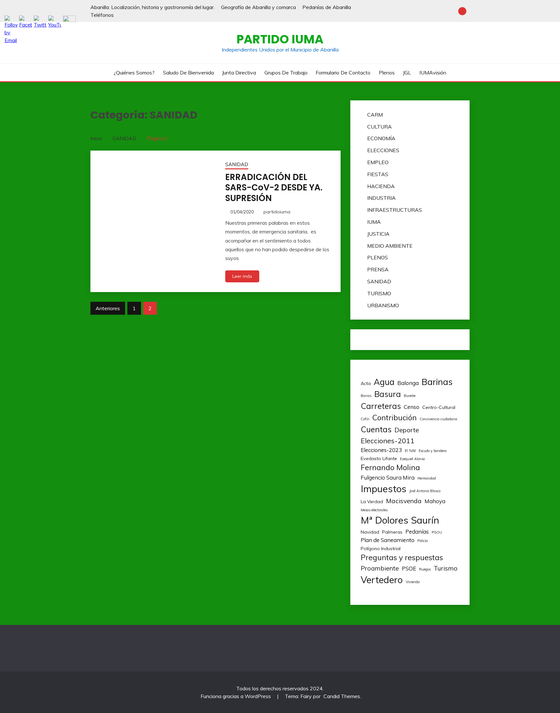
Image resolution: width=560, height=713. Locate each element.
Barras (366, 395)
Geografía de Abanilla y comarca (258, 7)
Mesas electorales (374, 510)
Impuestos (383, 488)
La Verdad (372, 501)
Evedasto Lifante (379, 458)
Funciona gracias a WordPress (236, 696)
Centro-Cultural (438, 407)
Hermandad (426, 478)
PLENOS (377, 257)
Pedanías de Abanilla (326, 7)
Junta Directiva (239, 72)
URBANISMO (383, 305)
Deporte (406, 430)
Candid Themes (341, 696)
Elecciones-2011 (387, 440)
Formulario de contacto (343, 72)
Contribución (394, 417)
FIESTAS (377, 174)
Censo (411, 406)
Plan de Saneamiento (387, 540)
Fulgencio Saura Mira (387, 477)
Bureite (409, 395)
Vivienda (413, 582)
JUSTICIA (378, 234)
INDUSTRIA (381, 198)
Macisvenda (404, 501)
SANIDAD (236, 164)
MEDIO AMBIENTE (390, 246)
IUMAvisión (432, 72)
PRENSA (378, 269)
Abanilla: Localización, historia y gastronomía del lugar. (152, 7)
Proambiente (380, 568)
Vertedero (382, 579)
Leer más (242, 276)
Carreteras (381, 406)
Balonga (408, 382)
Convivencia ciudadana (438, 419)
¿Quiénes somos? (134, 72)
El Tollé (410, 450)
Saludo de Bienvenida (188, 72)
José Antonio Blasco (424, 491)
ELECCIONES (383, 150)
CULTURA (379, 126)
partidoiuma (276, 212)
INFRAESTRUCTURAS (394, 210)
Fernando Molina (390, 467)
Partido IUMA (280, 39)
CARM (375, 114)
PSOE (409, 568)
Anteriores (108, 308)
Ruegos (425, 569)
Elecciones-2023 (381, 450)
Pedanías (417, 531)
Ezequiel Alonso (412, 459)
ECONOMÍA (381, 138)
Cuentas (376, 429)
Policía (422, 540)
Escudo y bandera (433, 450)
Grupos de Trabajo (286, 72)
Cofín (365, 419)
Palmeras (392, 532)
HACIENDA (381, 186)
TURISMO (379, 293)
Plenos (387, 72)
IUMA (374, 222)
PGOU (437, 532)
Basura (387, 394)
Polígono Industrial (381, 548)
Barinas (437, 381)
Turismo (446, 568)
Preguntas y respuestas (402, 557)
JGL (407, 72)
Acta (366, 383)
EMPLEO (378, 162)
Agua (384, 382)
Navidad (370, 532)
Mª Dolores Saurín (400, 520)
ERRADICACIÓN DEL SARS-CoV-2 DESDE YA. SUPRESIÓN (273, 187)
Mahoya (435, 501)
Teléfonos (102, 15)
